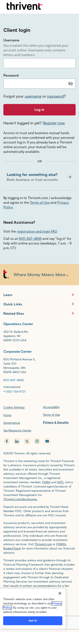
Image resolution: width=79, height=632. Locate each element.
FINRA (46, 482)
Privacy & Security (56, 422)
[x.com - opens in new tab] (27, 441)
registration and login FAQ (37, 231)
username (33, 96)
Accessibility (51, 407)
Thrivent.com (43, 544)
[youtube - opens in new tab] (47, 441)
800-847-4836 (30, 239)
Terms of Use (40, 203)
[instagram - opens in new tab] (37, 441)
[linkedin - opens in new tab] (17, 441)
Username (11, 40)
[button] (39, 177)
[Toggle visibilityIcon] (71, 84)
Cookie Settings (14, 407)
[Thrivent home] (25, 6)
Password (11, 75)
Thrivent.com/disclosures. (20, 499)
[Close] (59, 593)
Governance (11, 423)
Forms (7, 415)
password (55, 96)
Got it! (33, 620)
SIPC (60, 482)
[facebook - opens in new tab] (6, 441)
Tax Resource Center (17, 430)
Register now (54, 123)
